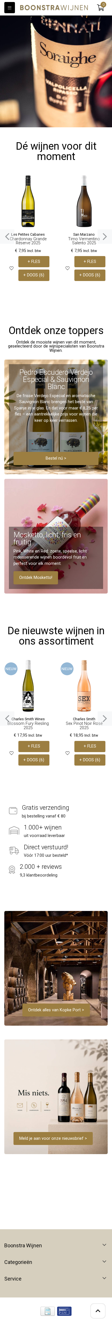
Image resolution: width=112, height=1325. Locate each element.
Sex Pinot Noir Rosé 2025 (84, 725)
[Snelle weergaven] (45, 184)
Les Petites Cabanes (28, 234)
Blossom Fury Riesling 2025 (28, 725)
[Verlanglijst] (11, 268)
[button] (101, 7)
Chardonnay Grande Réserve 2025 (28, 241)
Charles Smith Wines (28, 719)
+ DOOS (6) (33, 275)
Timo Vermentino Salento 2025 (84, 241)
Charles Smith (84, 719)
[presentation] (7, 236)
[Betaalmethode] (47, 1311)
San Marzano (84, 234)
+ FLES (34, 261)
